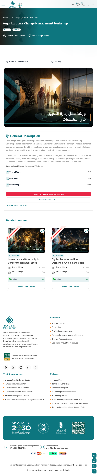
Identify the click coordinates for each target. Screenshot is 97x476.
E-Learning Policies (59, 396)
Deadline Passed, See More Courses (48, 194)
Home (5, 18)
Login (92, 4)
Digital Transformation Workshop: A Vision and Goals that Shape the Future (68, 263)
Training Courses (58, 323)
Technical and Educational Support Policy (69, 407)
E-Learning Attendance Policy (64, 392)
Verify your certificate (59, 470)
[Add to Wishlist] (86, 231)
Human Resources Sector (15, 384)
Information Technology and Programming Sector (25, 399)
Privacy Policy (57, 380)
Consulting (56, 327)
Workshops (16, 18)
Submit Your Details (47, 200)
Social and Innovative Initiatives (65, 343)
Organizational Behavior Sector (17, 380)
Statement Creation (36, 470)
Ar (73, 4)
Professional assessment (62, 331)
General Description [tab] (18, 62)
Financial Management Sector (17, 396)
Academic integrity (60, 388)
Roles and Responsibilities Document (67, 399)
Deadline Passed (57, 232)
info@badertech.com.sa (57, 448)
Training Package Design (62, 339)
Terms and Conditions (61, 384)
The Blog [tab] (57, 62)
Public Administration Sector (17, 388)
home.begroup (80, 465)
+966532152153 (18, 448)
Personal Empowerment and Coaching (67, 335)
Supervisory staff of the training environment (70, 403)
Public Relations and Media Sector (18, 392)
